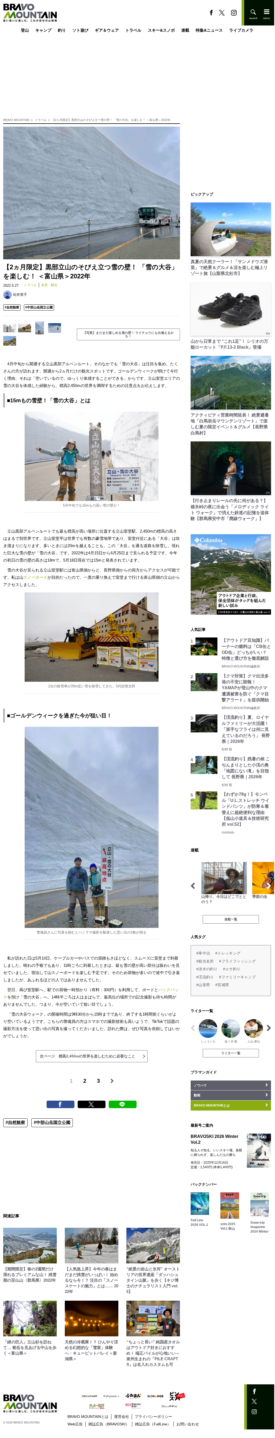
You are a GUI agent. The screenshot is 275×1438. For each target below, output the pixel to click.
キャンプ (43, 30)
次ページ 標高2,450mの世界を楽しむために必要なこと (87, 1056)
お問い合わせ (187, 1424)
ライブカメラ (241, 30)
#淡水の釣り (207, 969)
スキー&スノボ (161, 30)
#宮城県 (222, 985)
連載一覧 (230, 919)
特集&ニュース (209, 30)
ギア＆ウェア (107, 30)
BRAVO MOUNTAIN (16, 119)
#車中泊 (203, 953)
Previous (193, 886)
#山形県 (203, 985)
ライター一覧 (230, 1053)
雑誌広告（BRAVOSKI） (108, 1424)
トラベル (133, 30)
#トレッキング (227, 953)
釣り (62, 30)
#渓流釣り (205, 977)
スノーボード (35, 577)
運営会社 (121, 1416)
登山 (25, 30)
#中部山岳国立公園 (39, 307)
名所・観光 (49, 285)
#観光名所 (205, 961)
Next (269, 886)
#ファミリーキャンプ (237, 977)
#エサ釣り (231, 969)
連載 (185, 30)
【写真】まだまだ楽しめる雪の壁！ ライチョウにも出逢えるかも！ (128, 334)
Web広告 (75, 1424)
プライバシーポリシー (153, 1416)
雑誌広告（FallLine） (153, 1424)
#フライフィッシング (237, 961)
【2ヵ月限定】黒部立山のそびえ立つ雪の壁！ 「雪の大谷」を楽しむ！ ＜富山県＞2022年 (111, 119)
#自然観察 (12, 307)
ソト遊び (80, 30)
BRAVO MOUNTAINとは (87, 1416)
